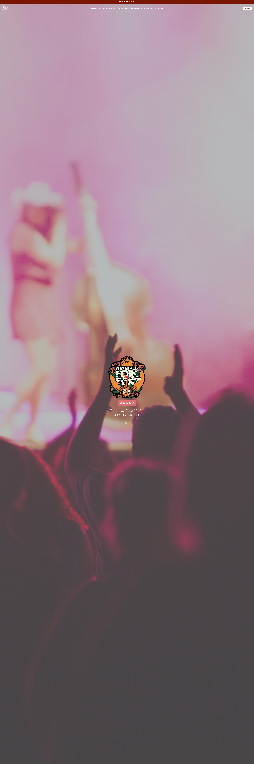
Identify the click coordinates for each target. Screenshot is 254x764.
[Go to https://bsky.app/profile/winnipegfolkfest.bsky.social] (124, 1)
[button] (127, 403)
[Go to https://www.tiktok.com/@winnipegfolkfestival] (127, 1)
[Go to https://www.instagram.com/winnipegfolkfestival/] (122, 1)
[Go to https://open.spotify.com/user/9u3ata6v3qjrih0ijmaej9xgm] (131, 1)
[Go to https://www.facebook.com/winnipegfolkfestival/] (120, 1)
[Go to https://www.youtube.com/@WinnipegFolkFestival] (129, 1)
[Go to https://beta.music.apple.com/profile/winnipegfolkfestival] (134, 1)
